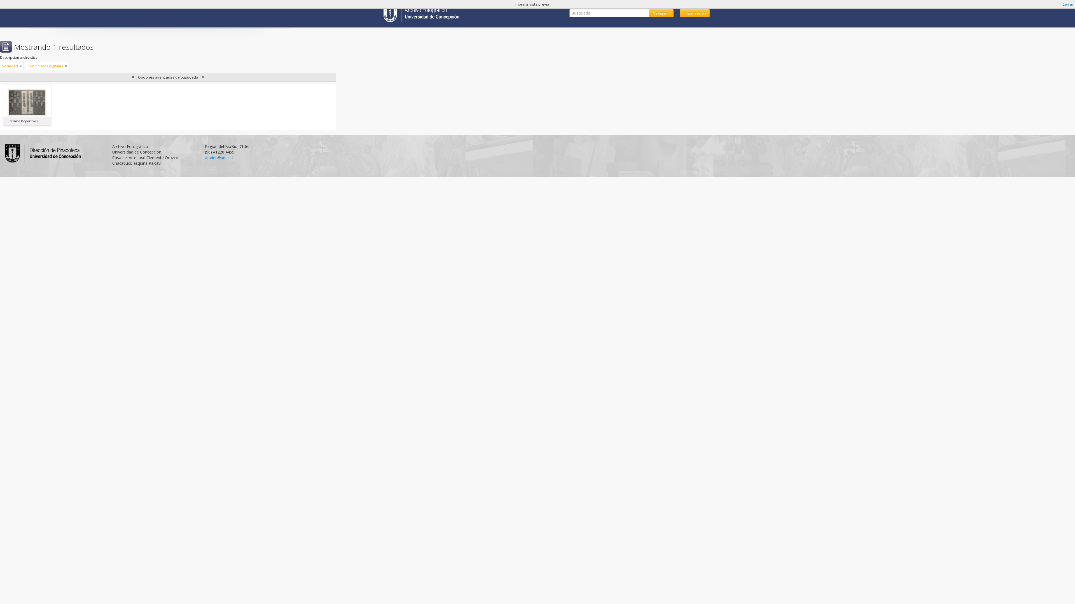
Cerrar (1067, 4)
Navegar (660, 13)
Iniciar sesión (695, 13)
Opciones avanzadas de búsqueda (168, 77)
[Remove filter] (21, 66)
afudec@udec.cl (219, 157)
